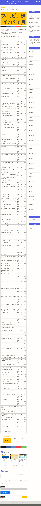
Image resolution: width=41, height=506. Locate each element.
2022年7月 (32, 176)
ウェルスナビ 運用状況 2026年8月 (35, 16)
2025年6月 (32, 87)
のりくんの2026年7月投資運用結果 (35, 27)
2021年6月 (32, 209)
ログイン (31, 226)
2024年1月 (32, 130)
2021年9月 (32, 201)
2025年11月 (32, 74)
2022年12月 (32, 163)
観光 (15, 3)
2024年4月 (32, 122)
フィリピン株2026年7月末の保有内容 (35, 31)
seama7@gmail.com (33, 40)
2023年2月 (32, 158)
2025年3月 (32, 94)
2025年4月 (32, 92)
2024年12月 (32, 102)
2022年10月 (32, 168)
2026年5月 (32, 59)
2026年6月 (32, 56)
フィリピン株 (20, 1)
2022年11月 (32, 166)
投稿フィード (32, 228)
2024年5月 (32, 120)
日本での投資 (26, 1)
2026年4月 (32, 61)
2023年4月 (32, 153)
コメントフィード (33, 229)
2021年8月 (32, 204)
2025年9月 (32, 79)
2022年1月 (32, 191)
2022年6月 (32, 178)
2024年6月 (32, 117)
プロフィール (14, 1)
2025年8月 (32, 82)
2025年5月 (32, 89)
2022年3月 (32, 186)
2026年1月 (32, 69)
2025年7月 (32, 84)
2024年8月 (32, 112)
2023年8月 (32, 143)
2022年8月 (32, 173)
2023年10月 (32, 138)
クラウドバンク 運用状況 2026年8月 (34, 23)
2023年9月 (32, 140)
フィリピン (6, 502)
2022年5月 (32, 181)
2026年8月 (32, 51)
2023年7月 (32, 145)
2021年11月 (32, 196)
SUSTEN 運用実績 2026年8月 (35, 19)
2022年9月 (32, 171)
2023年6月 (32, 148)
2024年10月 (32, 107)
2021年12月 (32, 194)
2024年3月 (32, 125)
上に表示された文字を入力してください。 (8, 485)
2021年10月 (32, 199)
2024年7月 (32, 115)
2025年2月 (32, 97)
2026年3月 (32, 64)
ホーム (10, 1)
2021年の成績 (11, 3)
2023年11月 (32, 135)
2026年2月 (32, 66)
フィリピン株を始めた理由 (34, 39)
